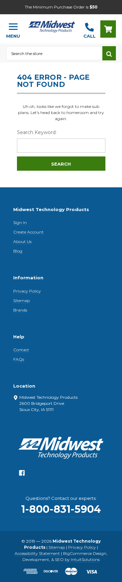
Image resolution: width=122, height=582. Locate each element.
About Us (22, 241)
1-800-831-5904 (61, 509)
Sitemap (21, 300)
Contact (21, 349)
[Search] (109, 53)
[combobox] (54, 53)
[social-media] (21, 474)
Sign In (20, 222)
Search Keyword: (37, 132)
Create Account (28, 231)
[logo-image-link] (51, 26)
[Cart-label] (108, 29)
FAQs (18, 359)
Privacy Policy (27, 291)
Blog (17, 251)
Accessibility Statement (37, 553)
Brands (20, 310)
